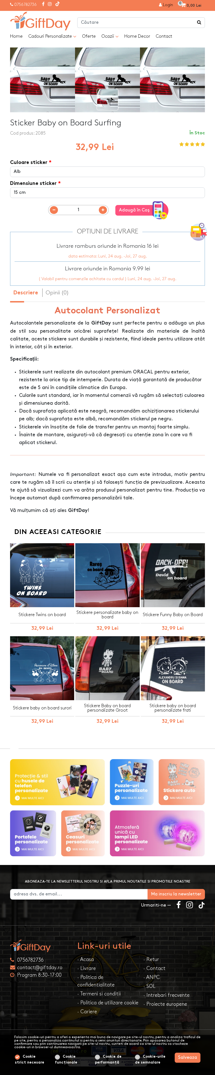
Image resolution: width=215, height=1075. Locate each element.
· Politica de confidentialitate (95, 981)
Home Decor (137, 36)
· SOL (149, 986)
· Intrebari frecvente (166, 995)
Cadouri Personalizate (50, 36)
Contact (164, 36)
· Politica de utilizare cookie (107, 1002)
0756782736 (25, 4)
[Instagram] (50, 4)
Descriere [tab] (25, 293)
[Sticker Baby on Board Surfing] (40, 21)
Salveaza (187, 1057)
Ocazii (108, 36)
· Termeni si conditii (99, 993)
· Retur (151, 959)
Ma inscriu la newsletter (176, 894)
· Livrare (86, 968)
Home (16, 36)
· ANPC (151, 977)
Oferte (89, 36)
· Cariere (87, 1011)
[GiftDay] (40, 946)
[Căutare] (199, 22)
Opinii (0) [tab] (57, 292)
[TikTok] (57, 4)
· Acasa (85, 959)
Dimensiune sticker (33, 183)
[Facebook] (43, 4)
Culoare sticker (28, 162)
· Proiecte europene (165, 1004)
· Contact (154, 968)
